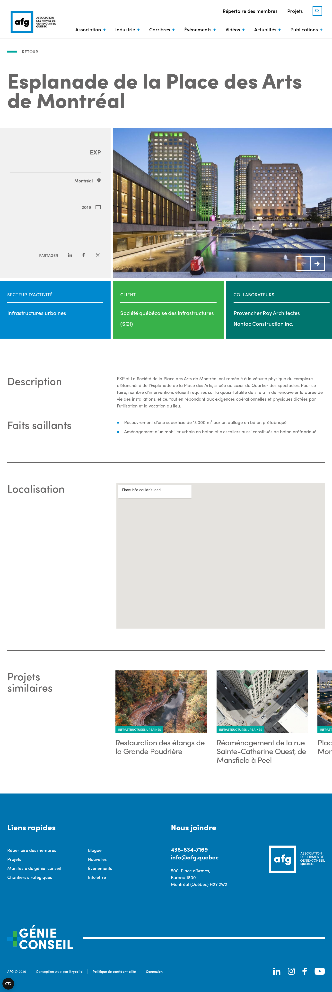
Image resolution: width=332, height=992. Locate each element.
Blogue (95, 850)
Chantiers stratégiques (29, 877)
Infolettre (97, 877)
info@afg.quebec (194, 857)
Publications (304, 29)
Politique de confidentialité (114, 971)
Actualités (265, 29)
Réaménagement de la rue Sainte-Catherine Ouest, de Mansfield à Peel (261, 751)
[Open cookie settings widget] (8, 984)
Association (88, 29)
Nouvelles (97, 859)
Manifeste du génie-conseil (34, 868)
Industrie (125, 29)
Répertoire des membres (250, 10)
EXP (95, 152)
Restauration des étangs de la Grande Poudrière (160, 746)
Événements (197, 29)
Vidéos (233, 29)
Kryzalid (76, 971)
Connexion (154, 971)
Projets (295, 10)
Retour (30, 51)
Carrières (159, 29)
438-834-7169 (189, 849)
